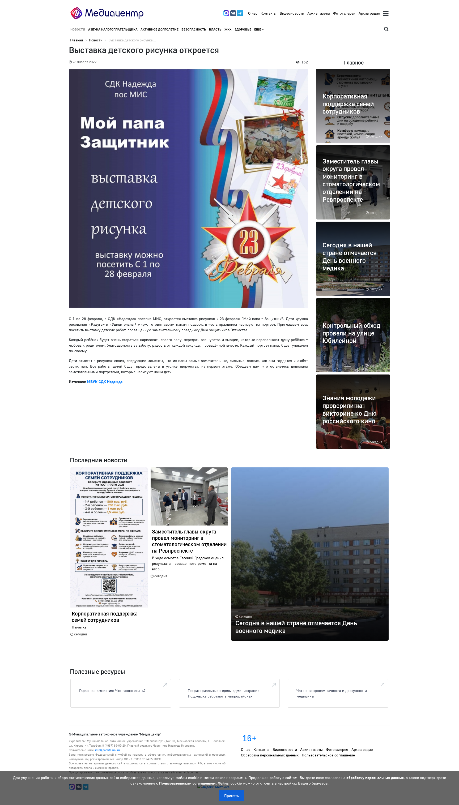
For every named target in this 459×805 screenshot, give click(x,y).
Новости (77, 29)
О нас (252, 13)
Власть (215, 29)
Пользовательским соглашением (187, 783)
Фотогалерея (344, 13)
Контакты (269, 13)
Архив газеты (318, 13)
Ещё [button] (258, 29)
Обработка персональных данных (270, 755)
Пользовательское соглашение (328, 755)
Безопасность (193, 29)
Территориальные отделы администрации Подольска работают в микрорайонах (224, 693)
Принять (231, 795)
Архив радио (369, 13)
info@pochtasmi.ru (107, 750)
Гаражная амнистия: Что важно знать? (112, 690)
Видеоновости (292, 13)
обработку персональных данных (375, 777)
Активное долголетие (159, 29)
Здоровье (243, 29)
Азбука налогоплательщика (113, 29)
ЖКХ (228, 29)
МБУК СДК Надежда (104, 381)
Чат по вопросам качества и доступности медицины (331, 693)
